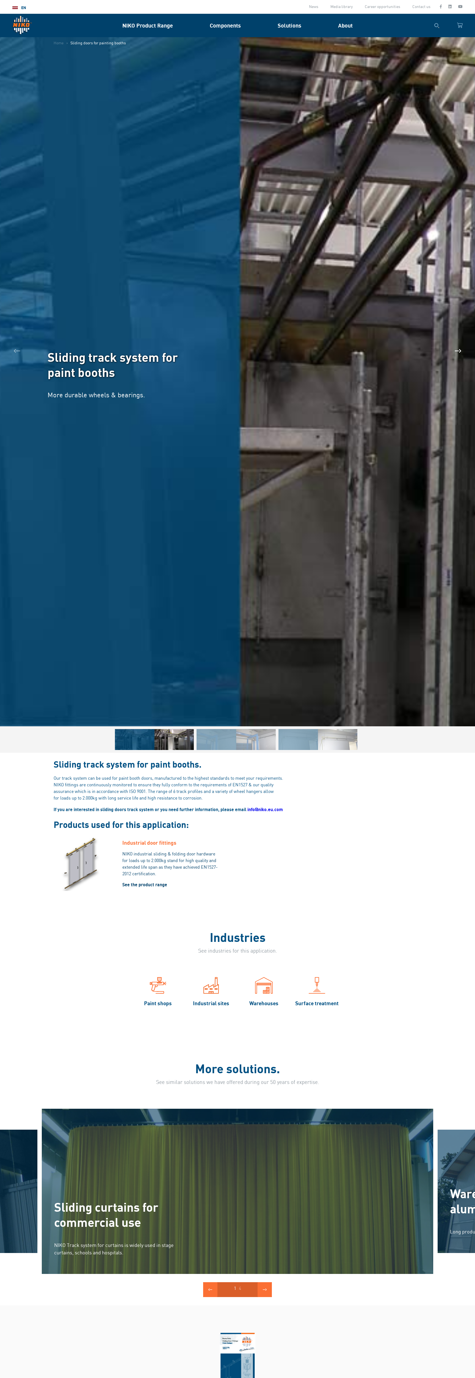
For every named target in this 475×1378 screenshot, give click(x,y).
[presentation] (17, 351)
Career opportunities (382, 7)
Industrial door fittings (149, 842)
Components (225, 25)
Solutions (289, 25)
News (313, 7)
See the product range (144, 884)
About (345, 25)
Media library (341, 7)
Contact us (421, 7)
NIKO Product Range (147, 25)
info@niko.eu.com (265, 809)
